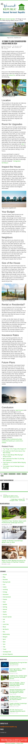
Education (5, 594)
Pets (4, 632)
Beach (5, 473)
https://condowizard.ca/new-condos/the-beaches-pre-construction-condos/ (12, 440)
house (18, 473)
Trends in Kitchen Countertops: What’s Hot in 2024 (12, 541)
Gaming (5, 607)
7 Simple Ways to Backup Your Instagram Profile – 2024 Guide (17, 499)
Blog (4, 577)
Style (4, 642)
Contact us (3, 732)
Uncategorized (7, 651)
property (24, 473)
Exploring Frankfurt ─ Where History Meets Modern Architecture (17, 670)
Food (4, 602)
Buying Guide (12, 473)
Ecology (5, 592)
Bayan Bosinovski (7, 46)
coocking (5, 589)
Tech (4, 644)
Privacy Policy (19, 743)
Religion (5, 637)
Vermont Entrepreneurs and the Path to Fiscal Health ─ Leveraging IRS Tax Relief (17, 691)
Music (4, 627)
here (23, 144)
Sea (2, 475)
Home (3, 19)
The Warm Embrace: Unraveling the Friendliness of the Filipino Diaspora (17, 698)
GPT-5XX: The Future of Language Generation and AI (17, 710)
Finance (5, 599)
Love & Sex (6, 624)
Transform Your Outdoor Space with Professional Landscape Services (14, 521)
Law (4, 619)
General (5, 609)
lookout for (12, 75)
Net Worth (6, 629)
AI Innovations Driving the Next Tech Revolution (18, 663)
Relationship (6, 634)
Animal (5, 574)
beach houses (19, 410)
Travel (4, 649)
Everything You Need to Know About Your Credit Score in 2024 (11, 496)
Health (4, 612)
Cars (4, 584)
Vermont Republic (8, 654)
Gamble (5, 604)
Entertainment (7, 597)
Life (4, 622)
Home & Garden (10, 19)
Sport (4, 639)
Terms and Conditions (10, 743)
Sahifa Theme (4, 739)
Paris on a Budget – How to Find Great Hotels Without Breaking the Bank (17, 684)
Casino (4, 587)
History (5, 614)
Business (5, 579)
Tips (4, 646)
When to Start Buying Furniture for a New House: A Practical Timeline (14, 561)
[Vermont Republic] (14, 8)
